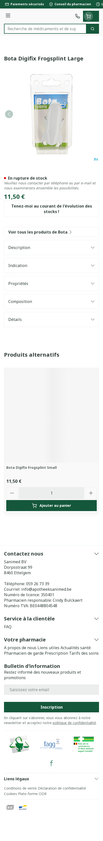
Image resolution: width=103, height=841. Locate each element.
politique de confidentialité (74, 722)
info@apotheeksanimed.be (46, 589)
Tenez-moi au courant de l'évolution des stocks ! (51, 208)
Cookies (10, 793)
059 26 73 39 (37, 583)
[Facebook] (51, 763)
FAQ (8, 626)
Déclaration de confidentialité (62, 788)
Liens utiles (49, 647)
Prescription (56, 653)
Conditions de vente (20, 788)
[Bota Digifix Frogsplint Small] (51, 415)
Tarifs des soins (84, 653)
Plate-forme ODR (32, 793)
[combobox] (45, 29)
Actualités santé (75, 647)
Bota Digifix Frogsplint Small (31, 467)
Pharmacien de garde (24, 653)
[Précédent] (9, 114)
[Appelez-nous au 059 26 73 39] (77, 16)
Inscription (51, 707)
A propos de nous (20, 647)
